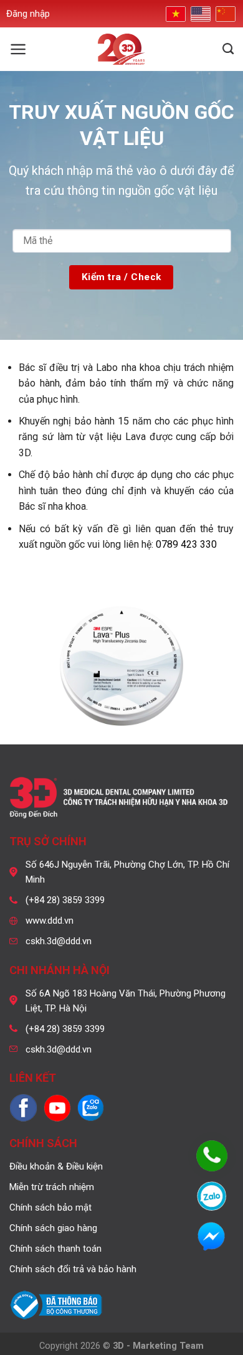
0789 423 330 (186, 544)
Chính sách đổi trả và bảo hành (72, 1269)
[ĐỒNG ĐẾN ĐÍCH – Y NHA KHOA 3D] (122, 49)
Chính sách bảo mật (50, 1207)
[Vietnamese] (174, 13)
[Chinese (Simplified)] (224, 14)
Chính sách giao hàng (53, 1228)
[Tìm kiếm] (228, 49)
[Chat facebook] (211, 1236)
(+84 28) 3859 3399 (65, 900)
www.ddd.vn (50, 920)
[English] (199, 14)
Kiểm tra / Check (121, 277)
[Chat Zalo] (211, 1196)
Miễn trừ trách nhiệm (51, 1187)
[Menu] (18, 49)
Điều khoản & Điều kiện (56, 1166)
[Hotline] (211, 1155)
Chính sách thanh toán (55, 1248)
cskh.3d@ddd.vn (59, 941)
